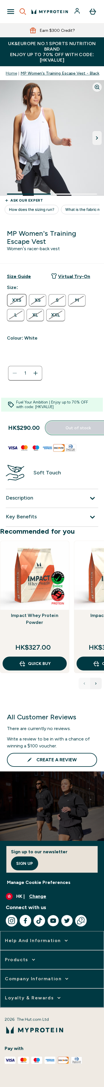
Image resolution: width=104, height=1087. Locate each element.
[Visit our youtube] (53, 920)
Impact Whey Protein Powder (34, 619)
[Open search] (23, 12)
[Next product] (96, 683)
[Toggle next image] (97, 138)
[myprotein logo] (49, 11)
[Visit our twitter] (67, 920)
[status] (25, 373)
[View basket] (93, 11)
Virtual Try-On (74, 276)
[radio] (17, 300)
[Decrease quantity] (14, 373)
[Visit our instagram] (11, 920)
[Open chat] (81, 920)
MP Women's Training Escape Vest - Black (60, 73)
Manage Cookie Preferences (38, 882)
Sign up (24, 863)
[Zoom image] (97, 87)
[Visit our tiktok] (39, 920)
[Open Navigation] (10, 11)
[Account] (78, 12)
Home (11, 73)
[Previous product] (84, 683)
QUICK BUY (39, 663)
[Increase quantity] (35, 373)
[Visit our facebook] (25, 920)
